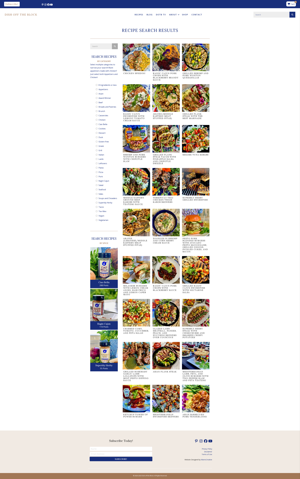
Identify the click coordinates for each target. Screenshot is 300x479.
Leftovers (103, 163)
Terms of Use (207, 454)
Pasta (101, 167)
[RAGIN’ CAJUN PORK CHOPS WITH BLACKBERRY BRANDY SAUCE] (166, 62)
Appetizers (103, 89)
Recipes (139, 14)
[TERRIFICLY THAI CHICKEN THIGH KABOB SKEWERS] (166, 187)
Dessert (102, 133)
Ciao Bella (103, 124)
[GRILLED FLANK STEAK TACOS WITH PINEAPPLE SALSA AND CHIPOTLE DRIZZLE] (166, 145)
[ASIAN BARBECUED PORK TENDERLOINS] (196, 402)
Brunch (102, 111)
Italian (101, 154)
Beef (101, 102)
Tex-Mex (102, 211)
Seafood (102, 189)
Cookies (102, 128)
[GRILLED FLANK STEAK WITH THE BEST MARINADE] (196, 103)
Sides (101, 194)
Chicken (102, 120)
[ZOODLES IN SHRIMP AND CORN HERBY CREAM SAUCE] (166, 231)
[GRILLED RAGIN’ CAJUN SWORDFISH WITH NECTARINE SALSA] (196, 276)
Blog (150, 14)
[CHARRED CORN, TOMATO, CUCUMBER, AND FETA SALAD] (136, 319)
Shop (185, 14)
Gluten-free (104, 141)
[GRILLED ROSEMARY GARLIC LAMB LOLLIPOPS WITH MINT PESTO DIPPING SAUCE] (136, 362)
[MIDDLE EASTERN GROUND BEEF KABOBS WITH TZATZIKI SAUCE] (136, 187)
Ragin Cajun (104, 181)
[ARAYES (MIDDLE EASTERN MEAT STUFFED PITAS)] (166, 103)
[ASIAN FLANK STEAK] (166, 362)
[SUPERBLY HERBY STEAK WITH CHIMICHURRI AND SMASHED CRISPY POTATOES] (196, 319)
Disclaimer (208, 452)
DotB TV (161, 14)
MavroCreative (206, 459)
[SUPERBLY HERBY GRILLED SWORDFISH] (196, 187)
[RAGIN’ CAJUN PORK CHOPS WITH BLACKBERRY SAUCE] (166, 276)
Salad (101, 185)
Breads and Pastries (107, 107)
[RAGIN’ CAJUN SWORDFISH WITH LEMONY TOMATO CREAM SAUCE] (136, 103)
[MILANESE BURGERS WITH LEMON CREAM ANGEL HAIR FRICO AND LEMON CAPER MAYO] (136, 276)
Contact (196, 14)
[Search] (292, 15)
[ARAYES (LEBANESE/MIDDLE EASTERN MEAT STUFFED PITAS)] (136, 231)
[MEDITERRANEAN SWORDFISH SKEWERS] (166, 402)
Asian (101, 93)
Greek (101, 146)
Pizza (101, 172)
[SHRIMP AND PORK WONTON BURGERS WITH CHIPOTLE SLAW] (136, 145)
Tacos (101, 207)
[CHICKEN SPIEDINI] (136, 62)
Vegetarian (103, 220)
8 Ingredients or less (108, 85)
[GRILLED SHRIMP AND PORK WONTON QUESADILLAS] (196, 62)
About (173, 14)
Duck (101, 137)
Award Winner (105, 98)
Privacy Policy (207, 449)
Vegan (101, 215)
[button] (12, 4)
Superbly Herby (105, 202)
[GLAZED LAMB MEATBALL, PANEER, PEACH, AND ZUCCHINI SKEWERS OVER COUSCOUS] (166, 319)
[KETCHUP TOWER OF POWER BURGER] (136, 402)
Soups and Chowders (108, 198)
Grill (100, 150)
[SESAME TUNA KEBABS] (196, 145)
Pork (101, 176)
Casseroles (103, 115)
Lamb (101, 159)
